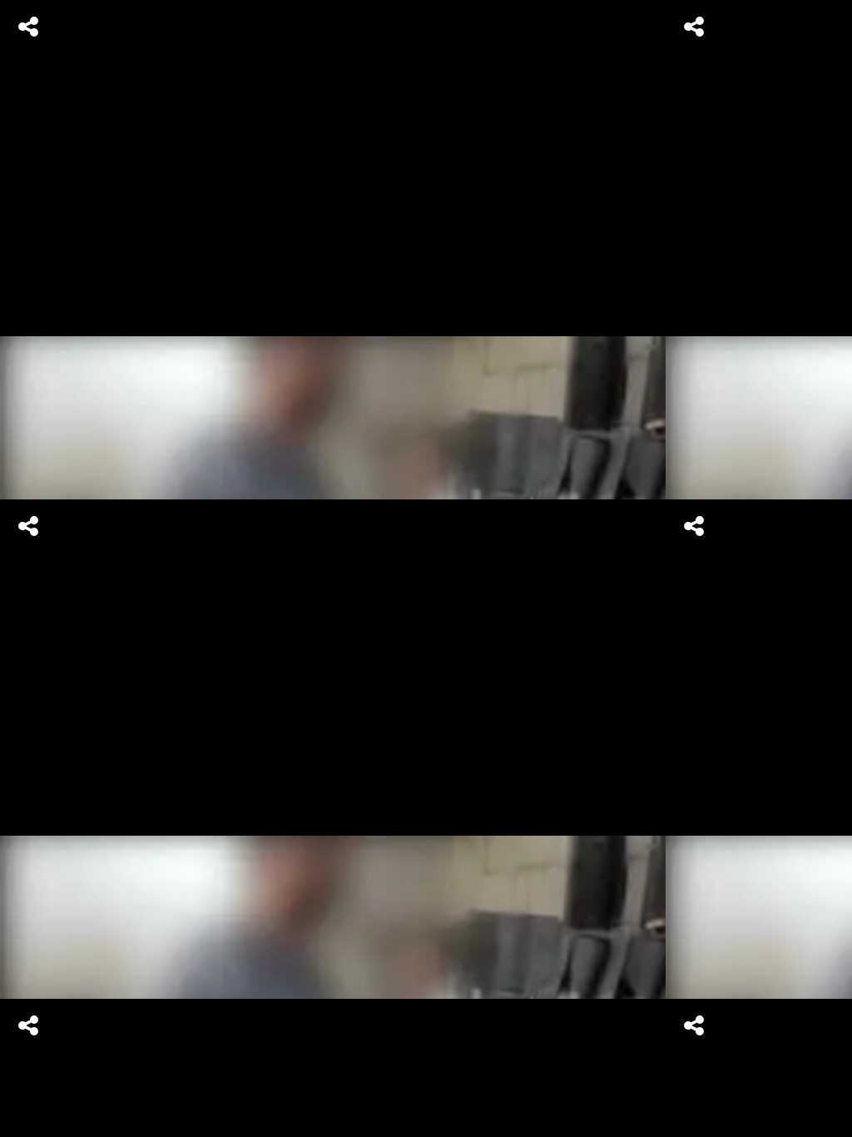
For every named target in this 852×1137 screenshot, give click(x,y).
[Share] (28, 27)
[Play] (426, 568)
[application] (426, 568)
